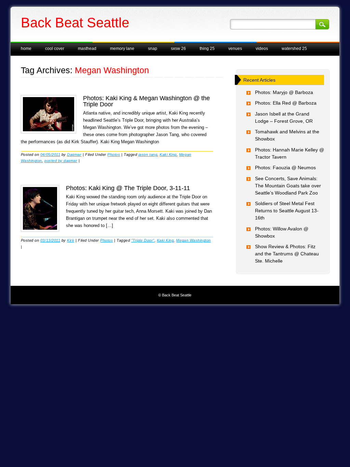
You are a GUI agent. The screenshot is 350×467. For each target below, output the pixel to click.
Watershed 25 (294, 48)
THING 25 (207, 48)
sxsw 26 (178, 48)
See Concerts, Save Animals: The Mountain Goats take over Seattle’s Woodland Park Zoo (288, 186)
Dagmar (74, 154)
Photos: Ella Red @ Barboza (286, 103)
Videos (262, 48)
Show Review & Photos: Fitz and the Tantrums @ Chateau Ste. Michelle (287, 254)
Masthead (87, 48)
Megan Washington (193, 240)
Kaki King (168, 154)
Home (26, 48)
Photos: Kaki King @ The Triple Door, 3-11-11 (128, 188)
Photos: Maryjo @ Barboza (284, 92)
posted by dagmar (60, 161)
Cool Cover (54, 48)
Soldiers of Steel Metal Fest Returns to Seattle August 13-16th (287, 211)
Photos (113, 154)
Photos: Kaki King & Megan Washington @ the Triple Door (146, 101)
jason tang (147, 154)
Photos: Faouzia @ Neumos (285, 167)
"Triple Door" (142, 240)
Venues (235, 48)
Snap (152, 48)
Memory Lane (122, 48)
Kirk (70, 240)
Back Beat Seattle (75, 22)
